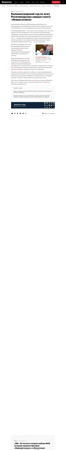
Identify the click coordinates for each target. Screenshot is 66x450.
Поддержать (56, 2)
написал (23, 28)
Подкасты (42, 2)
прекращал (16, 48)
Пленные (44, 6)
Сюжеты (22, 2)
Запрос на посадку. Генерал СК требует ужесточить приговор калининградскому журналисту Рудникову (32, 91)
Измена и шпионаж (24, 6)
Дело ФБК (49, 6)
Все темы (57, 5)
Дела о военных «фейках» (12, 6)
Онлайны (27, 2)
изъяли (33, 80)
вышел (26, 62)
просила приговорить (17, 69)
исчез (17, 82)
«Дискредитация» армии (35, 6)
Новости (16, 2)
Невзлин (4, 6)
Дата (37, 2)
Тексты (33, 2)
